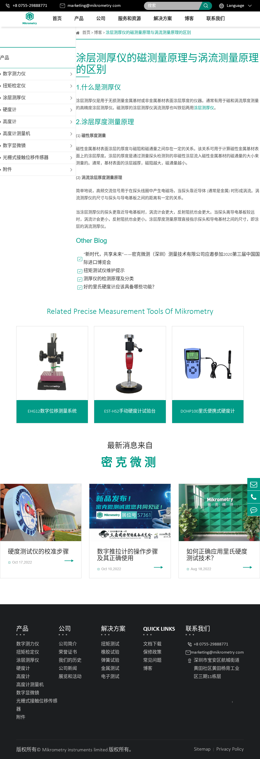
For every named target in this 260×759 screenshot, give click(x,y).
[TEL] (253, 497)
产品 (79, 19)
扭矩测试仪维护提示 (104, 271)
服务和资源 (129, 19)
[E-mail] (253, 484)
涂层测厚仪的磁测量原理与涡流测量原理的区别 (148, 33)
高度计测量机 (16, 134)
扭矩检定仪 (14, 86)
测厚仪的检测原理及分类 (109, 279)
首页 (57, 19)
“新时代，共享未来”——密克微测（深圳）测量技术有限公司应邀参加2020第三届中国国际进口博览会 (172, 258)
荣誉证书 (68, 652)
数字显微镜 (14, 146)
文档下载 (152, 644)
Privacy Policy (230, 749)
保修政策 (152, 652)
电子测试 (110, 676)
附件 (7, 169)
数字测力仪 (14, 74)
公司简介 (68, 644)
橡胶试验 (110, 652)
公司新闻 (68, 668)
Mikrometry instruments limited (75, 750)
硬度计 (10, 110)
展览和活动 (70, 676)
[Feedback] (253, 509)
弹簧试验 (110, 660)
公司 (100, 19)
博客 (189, 19)
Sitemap (202, 749)
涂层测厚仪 (14, 98)
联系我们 (215, 19)
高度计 (10, 122)
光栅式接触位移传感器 (25, 158)
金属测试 (110, 668)
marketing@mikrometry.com (94, 5)
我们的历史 (70, 660)
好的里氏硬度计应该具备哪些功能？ (120, 287)
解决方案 (163, 19)
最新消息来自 (130, 455)
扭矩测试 (110, 644)
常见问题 (152, 660)
